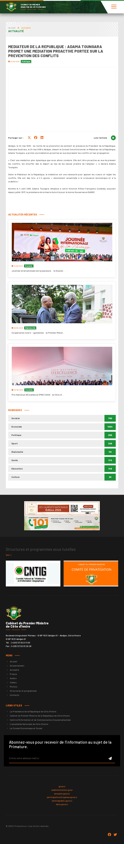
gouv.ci (62, 786)
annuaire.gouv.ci (62, 793)
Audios (13, 678)
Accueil (11, 27)
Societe (28, 266)
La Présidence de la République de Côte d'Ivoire (33, 711)
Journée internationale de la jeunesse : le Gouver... (38, 270)
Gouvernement (17, 665)
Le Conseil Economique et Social (26, 728)
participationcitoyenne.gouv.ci (62, 797)
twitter (115, 835)
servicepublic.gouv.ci (62, 800)
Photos (13, 686)
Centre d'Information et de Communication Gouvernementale (40, 720)
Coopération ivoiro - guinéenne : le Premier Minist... (38, 332)
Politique (26, 61)
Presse (13, 674)
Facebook (109, 835)
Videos (13, 682)
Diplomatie (30, 328)
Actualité (14, 670)
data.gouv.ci (62, 804)
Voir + (9, 555)
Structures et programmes (23, 691)
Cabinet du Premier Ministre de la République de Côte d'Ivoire (40, 715)
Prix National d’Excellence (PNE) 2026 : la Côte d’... (37, 394)
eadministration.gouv (62, 790)
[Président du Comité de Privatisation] (91, 573)
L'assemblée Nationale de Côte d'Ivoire (29, 724)
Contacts (14, 695)
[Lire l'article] (113, 137)
